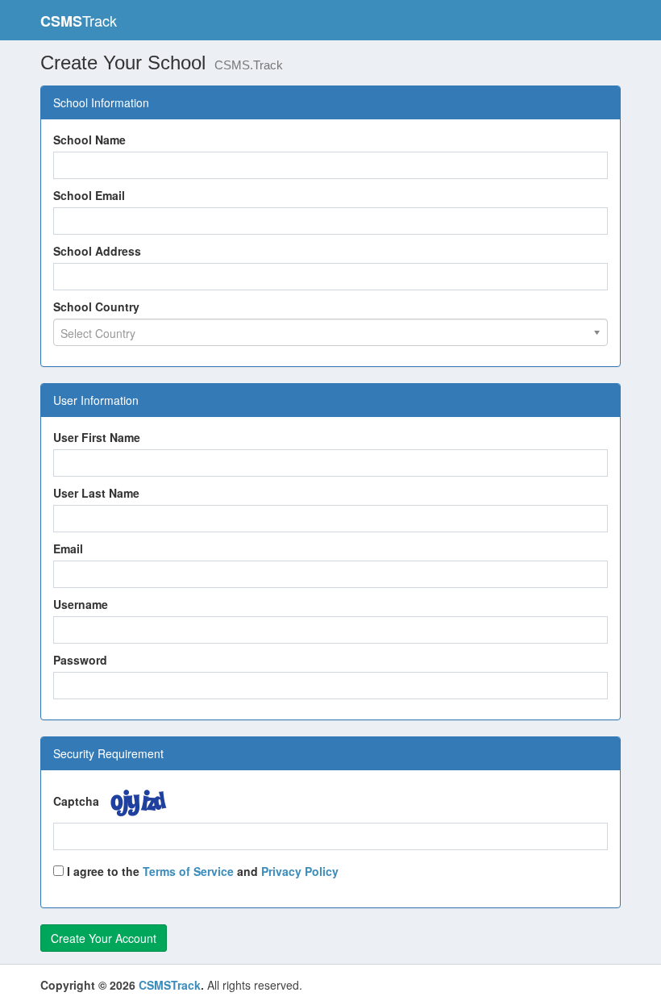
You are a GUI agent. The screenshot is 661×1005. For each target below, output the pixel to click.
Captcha (76, 801)
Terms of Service (188, 871)
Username (80, 604)
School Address (97, 251)
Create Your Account (103, 938)
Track (78, 20)
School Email (89, 195)
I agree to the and (201, 871)
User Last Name (96, 493)
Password (80, 660)
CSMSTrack (170, 985)
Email (68, 548)
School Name (89, 139)
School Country (96, 306)
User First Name (96, 437)
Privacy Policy (300, 871)
